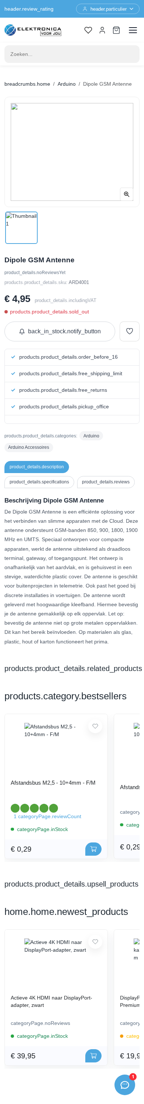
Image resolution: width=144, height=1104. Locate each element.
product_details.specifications (39, 481)
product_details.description (37, 466)
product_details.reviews (106, 481)
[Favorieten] (88, 30)
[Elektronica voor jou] (32, 30)
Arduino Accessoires (28, 447)
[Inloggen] (102, 30)
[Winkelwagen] (116, 30)
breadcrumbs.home (27, 84)
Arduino (67, 84)
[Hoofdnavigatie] (133, 30)
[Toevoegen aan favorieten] (130, 331)
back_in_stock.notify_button (64, 331)
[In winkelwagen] (93, 849)
